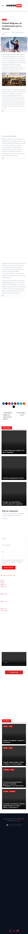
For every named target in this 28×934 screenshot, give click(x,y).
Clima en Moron (4, 610)
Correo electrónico (6, 545)
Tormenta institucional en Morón (13, 478)
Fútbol (10, 843)
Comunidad (6, 887)
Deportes (5, 843)
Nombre (4, 538)
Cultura (12, 887)
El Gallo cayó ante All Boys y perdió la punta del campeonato (13, 503)
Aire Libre (6, 909)
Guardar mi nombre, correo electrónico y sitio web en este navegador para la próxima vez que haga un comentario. (13, 562)
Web (3, 551)
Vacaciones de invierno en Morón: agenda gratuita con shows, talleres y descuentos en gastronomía (14, 924)
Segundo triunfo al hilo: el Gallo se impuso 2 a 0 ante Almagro (13, 880)
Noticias (4, 19)
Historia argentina (16, 32)
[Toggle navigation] (3, 6)
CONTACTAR (14, 790)
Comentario (5, 518)
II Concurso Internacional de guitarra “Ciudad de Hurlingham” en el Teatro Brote (13, 901)
